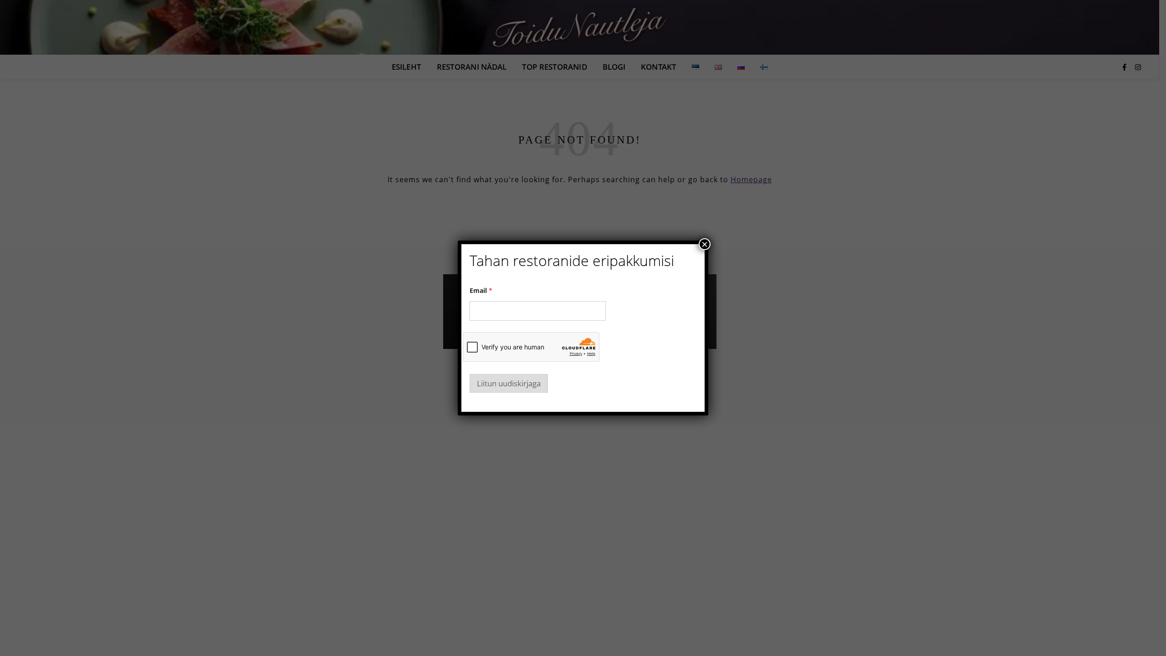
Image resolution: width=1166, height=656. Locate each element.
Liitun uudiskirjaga (509, 383)
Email (481, 290)
